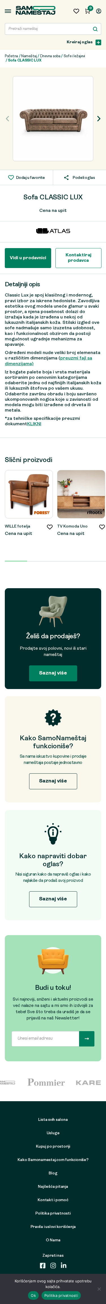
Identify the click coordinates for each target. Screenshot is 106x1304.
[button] (98, 119)
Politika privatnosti (52, 1213)
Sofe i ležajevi (74, 56)
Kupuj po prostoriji (53, 1146)
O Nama (53, 1240)
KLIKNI (34, 424)
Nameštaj (29, 56)
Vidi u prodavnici (28, 258)
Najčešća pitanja (53, 1187)
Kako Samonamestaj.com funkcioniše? (53, 1160)
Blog (53, 1173)
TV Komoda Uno (72, 526)
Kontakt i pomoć (53, 1200)
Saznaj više (53, 673)
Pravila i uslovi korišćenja (53, 1227)
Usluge (53, 1133)
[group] (53, 118)
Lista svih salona (53, 1120)
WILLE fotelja (17, 526)
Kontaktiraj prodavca (78, 258)
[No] (99, 1289)
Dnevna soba (50, 56)
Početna (11, 56)
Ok (33, 1295)
